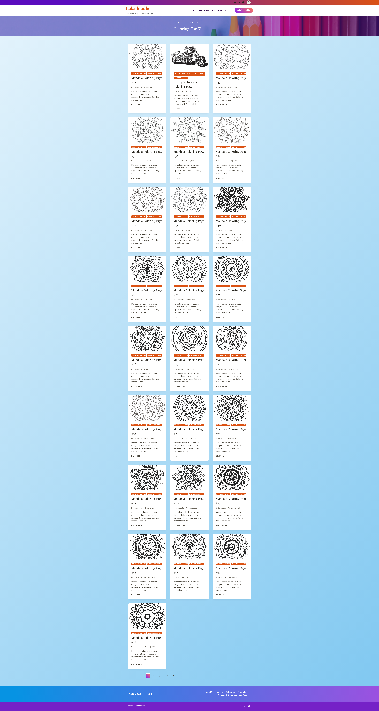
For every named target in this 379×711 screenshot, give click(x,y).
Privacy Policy (243, 692)
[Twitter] (239, 2)
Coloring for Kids (139, 73)
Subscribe (230, 692)
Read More (136, 104)
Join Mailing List (243, 10)
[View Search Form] (249, 2)
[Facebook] (235, 2)
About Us (209, 692)
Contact (219, 692)
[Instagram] (243, 2)
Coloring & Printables (200, 10)
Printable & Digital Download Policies (233, 695)
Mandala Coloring (154, 73)
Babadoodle (137, 87)
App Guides (217, 10)
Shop (227, 10)
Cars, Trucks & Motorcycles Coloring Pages (188, 74)
